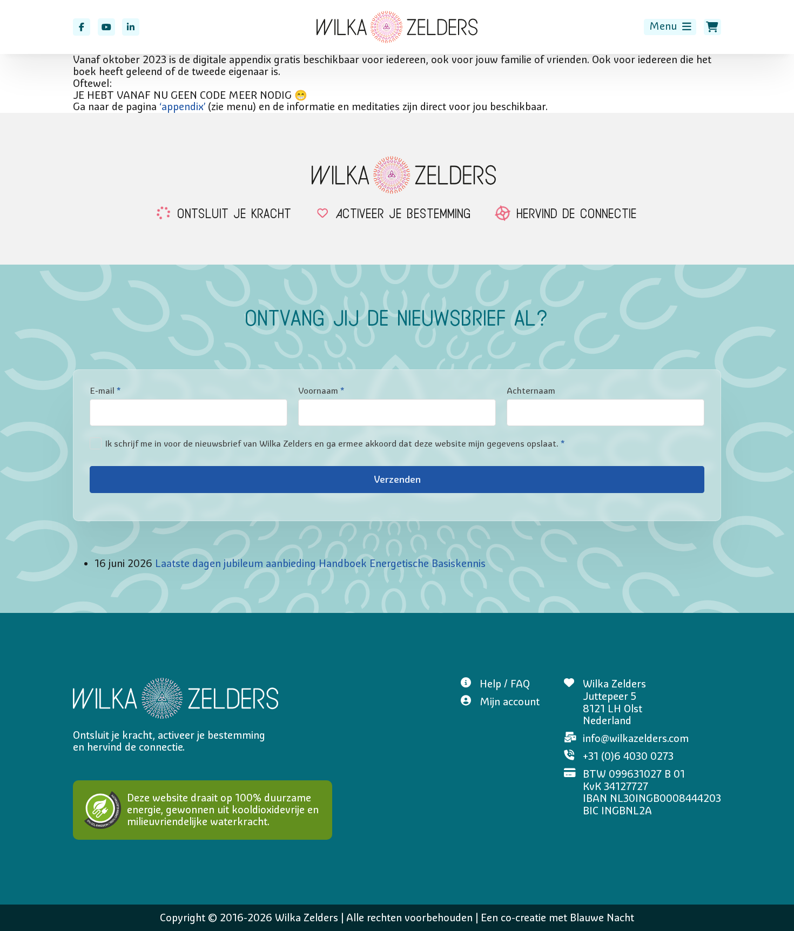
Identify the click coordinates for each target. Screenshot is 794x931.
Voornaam (321, 390)
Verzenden (397, 480)
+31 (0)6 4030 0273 (628, 756)
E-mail (105, 390)
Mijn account (510, 702)
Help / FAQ (505, 684)
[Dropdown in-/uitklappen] (686, 27)
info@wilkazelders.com (636, 738)
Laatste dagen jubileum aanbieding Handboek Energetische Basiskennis (320, 563)
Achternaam (531, 390)
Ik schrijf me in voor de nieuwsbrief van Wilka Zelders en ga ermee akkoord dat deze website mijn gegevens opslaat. (334, 443)
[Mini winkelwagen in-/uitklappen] (712, 27)
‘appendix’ (182, 106)
